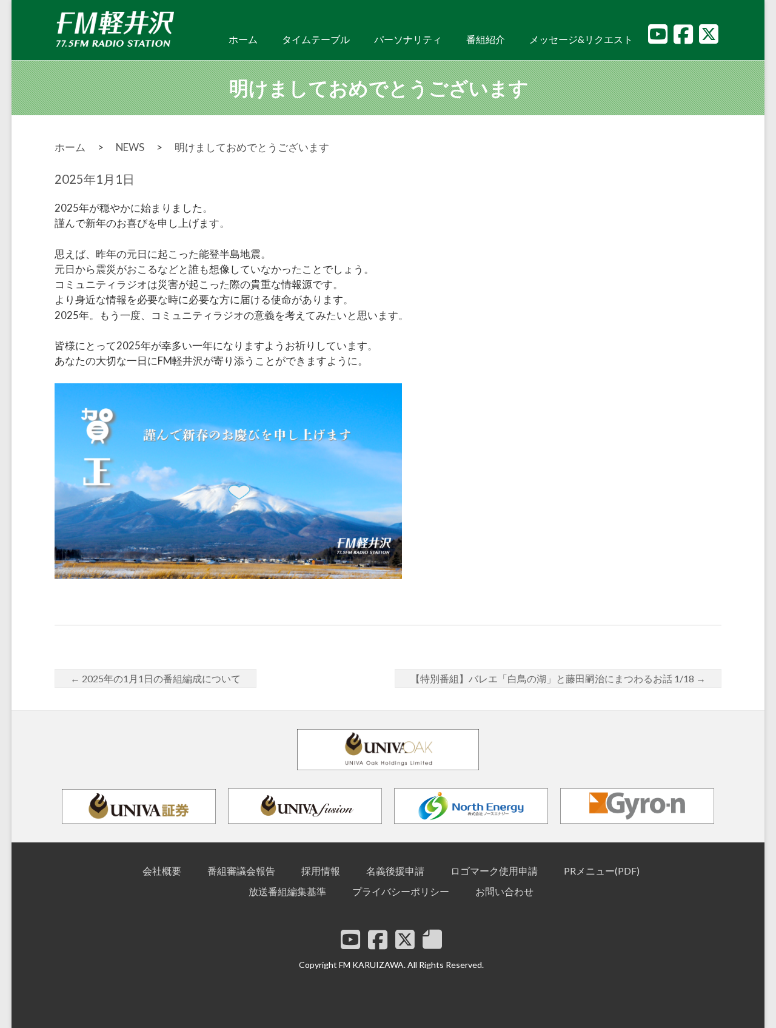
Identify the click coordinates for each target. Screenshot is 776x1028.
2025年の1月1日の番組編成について (155, 678)
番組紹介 (485, 39)
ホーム (243, 39)
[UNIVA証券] (139, 818)
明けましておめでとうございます (252, 147)
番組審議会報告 (241, 870)
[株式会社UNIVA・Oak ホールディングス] (388, 764)
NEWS (130, 147)
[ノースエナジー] (471, 818)
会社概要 (161, 870)
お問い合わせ (504, 891)
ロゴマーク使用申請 (494, 870)
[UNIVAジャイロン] (637, 818)
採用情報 (320, 870)
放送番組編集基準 (287, 891)
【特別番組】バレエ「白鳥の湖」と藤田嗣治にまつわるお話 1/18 (558, 678)
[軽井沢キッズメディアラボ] (432, 939)
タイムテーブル (316, 39)
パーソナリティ (408, 39)
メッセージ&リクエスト (581, 39)
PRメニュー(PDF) (602, 870)
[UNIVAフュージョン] (305, 818)
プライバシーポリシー (400, 891)
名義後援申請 (395, 870)
